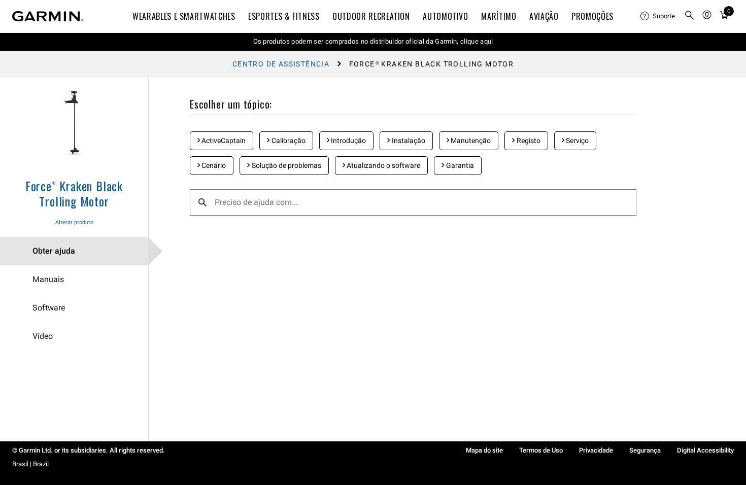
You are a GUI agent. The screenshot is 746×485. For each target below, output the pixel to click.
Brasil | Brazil (30, 464)
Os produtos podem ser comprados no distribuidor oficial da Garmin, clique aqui (373, 41)
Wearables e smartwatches (183, 16)
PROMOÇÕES (592, 16)
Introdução (347, 140)
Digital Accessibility (705, 450)
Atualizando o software (382, 165)
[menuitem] (658, 16)
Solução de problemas (285, 165)
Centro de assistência (280, 64)
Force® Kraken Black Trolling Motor (74, 193)
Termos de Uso (541, 450)
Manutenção (470, 140)
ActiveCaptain (223, 140)
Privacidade (596, 450)
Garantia (459, 165)
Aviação (543, 16)
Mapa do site (484, 450)
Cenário (213, 165)
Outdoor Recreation (371, 16)
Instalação (407, 140)
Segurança (645, 450)
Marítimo (498, 16)
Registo (527, 140)
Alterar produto (74, 222)
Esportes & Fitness (284, 16)
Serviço (576, 140)
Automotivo (445, 16)
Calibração (288, 140)
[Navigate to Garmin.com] (47, 16)
